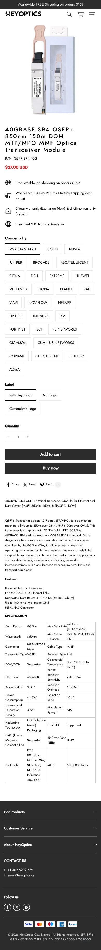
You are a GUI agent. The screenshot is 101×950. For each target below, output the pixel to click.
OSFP (37, 939)
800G (87, 939)
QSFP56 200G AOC (68, 939)
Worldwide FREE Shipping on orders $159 (51, 4)
